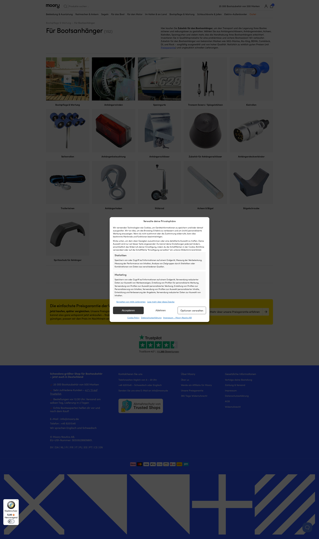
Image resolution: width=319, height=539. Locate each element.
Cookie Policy (133, 317)
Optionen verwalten (191, 310)
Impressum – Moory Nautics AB (177, 317)
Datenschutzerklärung (151, 317)
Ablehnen (161, 310)
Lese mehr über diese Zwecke (160, 301)
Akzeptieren (128, 310)
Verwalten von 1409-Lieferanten (131, 301)
